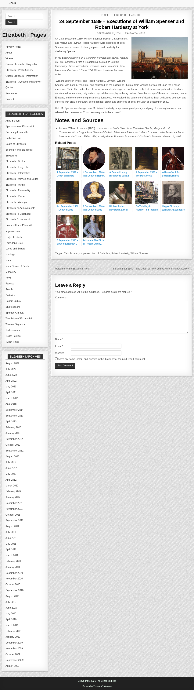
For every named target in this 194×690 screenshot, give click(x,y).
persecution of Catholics (96, 253)
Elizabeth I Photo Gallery (19, 70)
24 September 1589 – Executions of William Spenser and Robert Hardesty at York (121, 24)
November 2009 (14, 648)
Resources (11, 93)
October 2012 (12, 444)
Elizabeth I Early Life (16, 167)
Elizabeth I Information (17, 173)
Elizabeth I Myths (15, 184)
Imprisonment (12, 231)
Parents (9, 283)
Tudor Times (12, 341)
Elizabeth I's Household (18, 219)
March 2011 (11, 555)
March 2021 (11, 398)
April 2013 (10, 421)
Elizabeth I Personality (17, 190)
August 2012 (12, 456)
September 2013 (14, 415)
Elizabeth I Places (15, 196)
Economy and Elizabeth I (19, 149)
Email (59, 346)
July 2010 (10, 602)
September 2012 (14, 450)
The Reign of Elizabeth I (126, 15)
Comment (61, 297)
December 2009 (14, 642)
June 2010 (11, 607)
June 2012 (11, 468)
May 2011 (10, 543)
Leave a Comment (134, 33)
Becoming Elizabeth (16, 132)
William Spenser (139, 253)
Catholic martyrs (73, 253)
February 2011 (13, 561)
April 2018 (10, 404)
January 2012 (12, 497)
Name (59, 339)
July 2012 (10, 462)
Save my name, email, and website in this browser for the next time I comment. (102, 359)
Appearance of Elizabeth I (19, 126)
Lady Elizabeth (13, 237)
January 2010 (12, 636)
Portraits (10, 295)
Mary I (9, 260)
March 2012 (11, 485)
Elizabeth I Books (15, 161)
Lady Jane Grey (14, 243)
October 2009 (12, 654)
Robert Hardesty (120, 253)
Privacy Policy (13, 46)
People (105, 15)
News (8, 277)
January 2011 (12, 567)
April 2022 (10, 380)
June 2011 (11, 538)
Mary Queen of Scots (17, 266)
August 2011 (12, 526)
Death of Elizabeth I (16, 143)
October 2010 (12, 584)
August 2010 (12, 596)
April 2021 (10, 392)
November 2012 (14, 439)
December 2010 (14, 573)
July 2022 (10, 369)
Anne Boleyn (12, 120)
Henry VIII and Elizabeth (18, 225)
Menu (12, 3)
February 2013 (13, 427)
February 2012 (13, 491)
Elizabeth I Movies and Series (21, 178)
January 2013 (12, 433)
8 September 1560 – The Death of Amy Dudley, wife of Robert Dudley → (152, 268)
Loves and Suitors (15, 248)
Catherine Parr (13, 138)
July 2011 (10, 532)
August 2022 (12, 363)
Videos (9, 58)
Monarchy (10, 271)
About (8, 52)
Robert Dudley (13, 301)
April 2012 (10, 479)
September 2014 (14, 409)
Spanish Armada (14, 312)
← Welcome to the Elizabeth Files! (70, 268)
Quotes (9, 87)
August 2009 (12, 665)
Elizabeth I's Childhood (18, 213)
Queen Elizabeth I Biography (21, 64)
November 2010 (14, 578)
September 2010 (14, 590)
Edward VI (11, 155)
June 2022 (11, 374)
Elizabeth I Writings (16, 202)
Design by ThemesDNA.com (97, 686)
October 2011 (12, 514)
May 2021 (10, 386)
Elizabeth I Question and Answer (23, 81)
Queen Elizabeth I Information (21, 75)
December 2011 (14, 503)
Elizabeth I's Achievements (20, 208)
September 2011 (14, 520)
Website (59, 353)
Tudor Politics (13, 336)
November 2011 (14, 508)
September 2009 (14, 660)
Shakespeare (12, 306)
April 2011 (10, 549)
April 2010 (10, 619)
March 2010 (11, 625)
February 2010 (13, 631)
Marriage (10, 254)
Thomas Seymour (15, 324)
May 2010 (10, 613)
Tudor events (12, 330)
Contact (9, 99)
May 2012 (10, 473)
